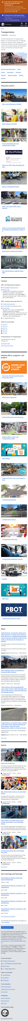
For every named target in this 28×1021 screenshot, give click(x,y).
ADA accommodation (6, 986)
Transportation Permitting (9, 539)
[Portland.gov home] (6, 24)
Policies (21, 75)
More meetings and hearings (8, 916)
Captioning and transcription (8, 989)
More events (4, 867)
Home (2, 28)
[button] (22, 24)
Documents (10, 72)
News (19, 69)
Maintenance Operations (9, 397)
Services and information (8, 69)
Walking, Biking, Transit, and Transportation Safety (10, 437)
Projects (3, 75)
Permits (3, 78)
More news (4, 738)
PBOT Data (5, 599)
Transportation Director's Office (11, 618)
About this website (5, 998)
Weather (4, 579)
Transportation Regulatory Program (12, 559)
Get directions (4, 343)
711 (2, 942)
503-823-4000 (15, 941)
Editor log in (4, 1003)
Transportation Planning (9, 500)
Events (3, 72)
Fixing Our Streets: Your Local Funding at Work (13, 479)
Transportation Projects (9, 519)
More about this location (7, 345)
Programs (18, 72)
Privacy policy (4, 992)
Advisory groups (12, 75)
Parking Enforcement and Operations (12, 417)
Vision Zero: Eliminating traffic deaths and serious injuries (13, 376)
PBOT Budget (6, 458)
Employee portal (5, 1001)
